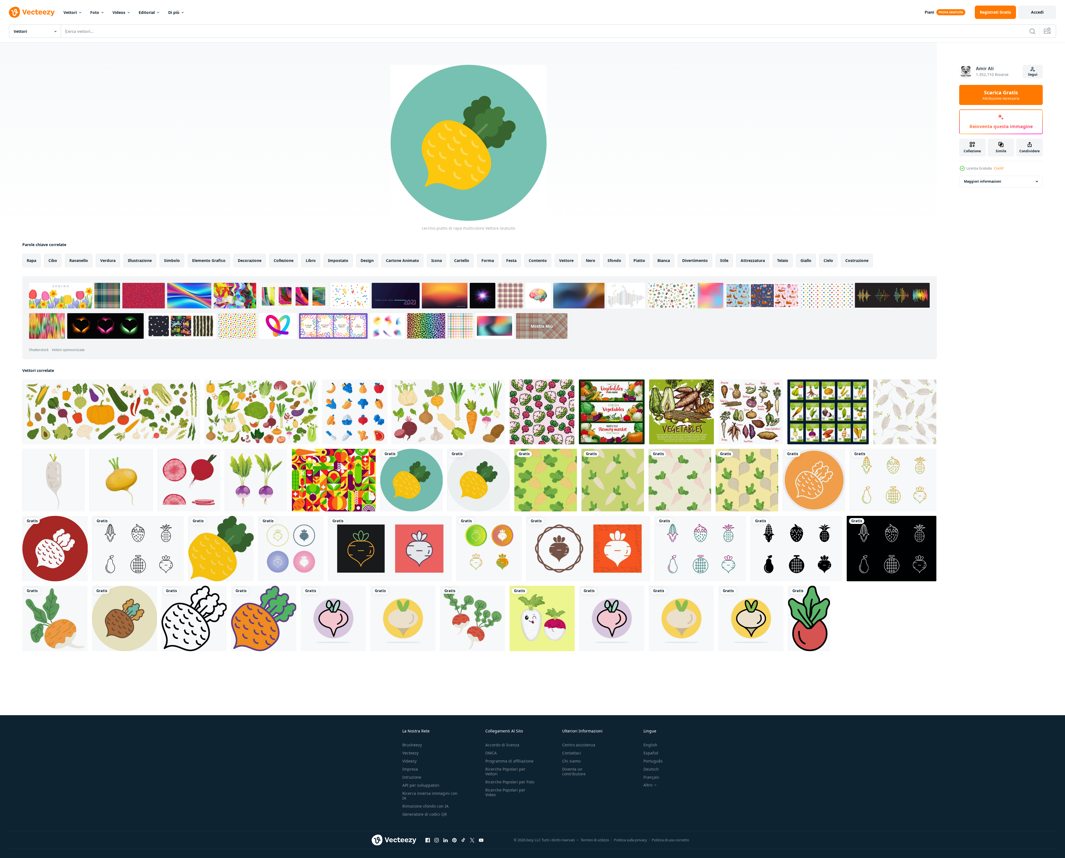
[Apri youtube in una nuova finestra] (481, 840)
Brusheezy (412, 744)
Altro (647, 785)
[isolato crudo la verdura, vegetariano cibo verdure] (111, 411)
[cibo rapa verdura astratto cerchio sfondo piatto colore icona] (333, 618)
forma (487, 260)
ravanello (78, 260)
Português (653, 761)
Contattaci (571, 753)
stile (724, 260)
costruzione (856, 260)
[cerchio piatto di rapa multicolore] (411, 480)
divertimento (695, 260)
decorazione (249, 260)
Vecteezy (410, 753)
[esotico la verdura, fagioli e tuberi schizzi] (750, 411)
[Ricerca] (1032, 31)
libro (311, 260)
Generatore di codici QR (424, 814)
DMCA (491, 753)
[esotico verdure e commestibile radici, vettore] (681, 411)
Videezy (409, 761)
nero (590, 260)
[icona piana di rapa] (221, 548)
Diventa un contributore (574, 771)
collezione (283, 260)
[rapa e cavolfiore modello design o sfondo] (542, 411)
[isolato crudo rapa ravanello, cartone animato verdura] (121, 480)
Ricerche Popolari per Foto (509, 782)
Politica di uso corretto (670, 839)
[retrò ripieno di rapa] (124, 618)
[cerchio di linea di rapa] (814, 480)
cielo (828, 260)
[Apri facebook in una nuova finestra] (427, 840)
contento (538, 260)
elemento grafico (209, 260)
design (367, 260)
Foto (94, 12)
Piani (929, 12)
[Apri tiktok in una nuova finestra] (463, 840)
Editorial (147, 12)
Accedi (1037, 12)
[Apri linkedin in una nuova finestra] (445, 840)
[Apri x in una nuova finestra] (472, 840)
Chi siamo (571, 761)
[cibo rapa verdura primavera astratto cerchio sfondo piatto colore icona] (402, 618)
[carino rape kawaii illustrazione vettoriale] (542, 618)
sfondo (614, 260)
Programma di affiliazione (509, 761)
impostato (338, 260)
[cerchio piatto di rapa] (478, 480)
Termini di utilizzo (595, 839)
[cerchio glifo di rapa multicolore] (55, 548)
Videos (118, 12)
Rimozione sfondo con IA (425, 806)
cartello (461, 260)
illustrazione (140, 260)
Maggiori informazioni (982, 181)
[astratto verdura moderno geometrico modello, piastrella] (334, 480)
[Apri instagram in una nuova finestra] (436, 840)
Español (650, 753)
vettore (566, 260)
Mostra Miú (542, 326)
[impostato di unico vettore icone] (893, 480)
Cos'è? (999, 168)
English (650, 744)
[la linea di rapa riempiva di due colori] (263, 618)
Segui (1032, 74)
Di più (173, 12)
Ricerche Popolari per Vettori (505, 771)
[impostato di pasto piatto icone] (354, 411)
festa (511, 260)
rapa (31, 260)
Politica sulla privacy (630, 839)
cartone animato (402, 260)
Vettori (70, 12)
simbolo (172, 260)
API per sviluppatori (420, 785)
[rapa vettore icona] (291, 548)
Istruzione (411, 777)
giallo (805, 260)
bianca (663, 260)
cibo (52, 260)
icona (436, 260)
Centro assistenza (578, 744)
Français (651, 777)
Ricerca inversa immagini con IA (429, 796)
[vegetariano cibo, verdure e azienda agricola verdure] (612, 411)
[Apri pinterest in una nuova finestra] (454, 840)
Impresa (410, 769)
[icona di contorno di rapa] (194, 618)
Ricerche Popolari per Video (505, 792)
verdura (108, 260)
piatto (639, 260)
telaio (782, 260)
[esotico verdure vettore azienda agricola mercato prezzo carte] (828, 411)
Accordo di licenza (502, 744)
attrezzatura (753, 260)
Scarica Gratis (1001, 95)
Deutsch (651, 769)
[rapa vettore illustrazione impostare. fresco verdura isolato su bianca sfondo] (256, 480)
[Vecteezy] (32, 12)
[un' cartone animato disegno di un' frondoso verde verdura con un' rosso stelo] (809, 618)
